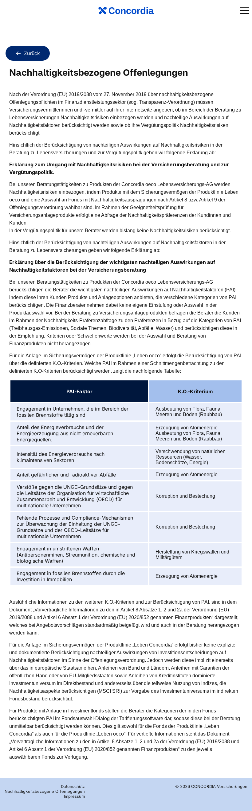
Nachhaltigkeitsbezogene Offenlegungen (45, 791)
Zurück (32, 53)
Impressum (74, 796)
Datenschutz (73, 786)
